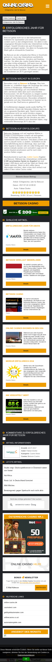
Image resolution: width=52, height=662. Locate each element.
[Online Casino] (17, 5)
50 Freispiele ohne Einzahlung (30, 582)
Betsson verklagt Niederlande (23, 260)
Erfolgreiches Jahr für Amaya (23, 226)
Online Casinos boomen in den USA (24, 328)
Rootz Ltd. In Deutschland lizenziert (18, 480)
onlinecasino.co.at (11, 617)
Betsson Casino (26, 203)
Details (25, 249)
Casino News (10, 245)
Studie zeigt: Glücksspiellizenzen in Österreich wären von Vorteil (25, 469)
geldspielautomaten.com (14, 612)
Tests (8, 313)
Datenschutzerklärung (26, 655)
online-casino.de (10, 602)
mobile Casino (32, 157)
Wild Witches (9, 485)
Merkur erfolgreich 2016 (20, 361)
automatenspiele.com (12, 622)
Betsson (23, 83)
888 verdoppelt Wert (17, 395)
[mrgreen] (26, 215)
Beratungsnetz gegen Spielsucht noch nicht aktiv (23, 490)
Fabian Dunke (32, 451)
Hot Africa (8, 475)
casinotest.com (10, 607)
